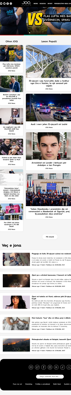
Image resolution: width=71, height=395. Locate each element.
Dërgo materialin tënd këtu (49, 376)
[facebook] (43, 367)
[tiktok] (62, 367)
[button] (29, 32)
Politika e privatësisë (42, 384)
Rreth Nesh (57, 384)
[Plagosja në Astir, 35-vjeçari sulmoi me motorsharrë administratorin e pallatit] (16, 259)
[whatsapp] (56, 367)
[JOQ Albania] (26, 4)
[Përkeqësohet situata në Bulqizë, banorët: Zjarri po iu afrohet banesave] (16, 345)
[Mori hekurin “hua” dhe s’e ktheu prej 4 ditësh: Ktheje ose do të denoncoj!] (16, 323)
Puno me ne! (17, 384)
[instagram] (50, 367)
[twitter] (37, 367)
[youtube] (31, 367)
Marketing (28, 384)
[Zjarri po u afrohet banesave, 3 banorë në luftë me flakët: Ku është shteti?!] (16, 280)
